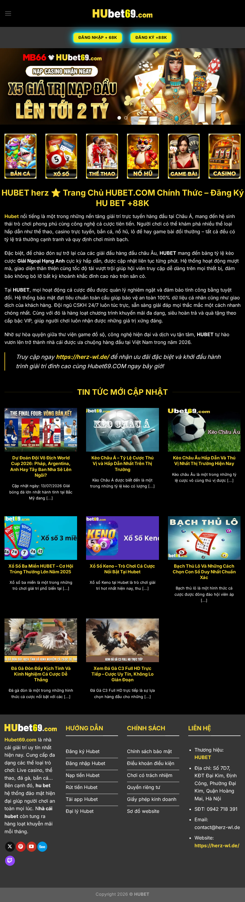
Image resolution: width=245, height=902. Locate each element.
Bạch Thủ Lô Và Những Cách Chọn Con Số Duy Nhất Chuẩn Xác (204, 571)
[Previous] (12, 86)
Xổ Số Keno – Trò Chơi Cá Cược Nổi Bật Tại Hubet (122, 569)
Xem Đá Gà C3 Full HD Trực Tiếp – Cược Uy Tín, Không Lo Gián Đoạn (122, 674)
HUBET (203, 757)
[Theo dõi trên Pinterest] (21, 847)
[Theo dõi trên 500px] (42, 847)
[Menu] (8, 13)
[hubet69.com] (122, 13)
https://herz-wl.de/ (82, 356)
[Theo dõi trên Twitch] (10, 861)
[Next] (232, 86)
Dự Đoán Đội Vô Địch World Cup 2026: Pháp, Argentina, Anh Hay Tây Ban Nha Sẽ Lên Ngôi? (40, 466)
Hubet (11, 216)
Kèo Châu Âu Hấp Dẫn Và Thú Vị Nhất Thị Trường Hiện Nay (204, 460)
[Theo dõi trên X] (10, 847)
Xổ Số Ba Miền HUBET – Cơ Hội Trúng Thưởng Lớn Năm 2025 (40, 569)
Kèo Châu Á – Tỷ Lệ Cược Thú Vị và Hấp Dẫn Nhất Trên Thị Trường (122, 463)
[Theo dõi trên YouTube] (31, 847)
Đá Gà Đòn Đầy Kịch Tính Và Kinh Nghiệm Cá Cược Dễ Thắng (41, 674)
